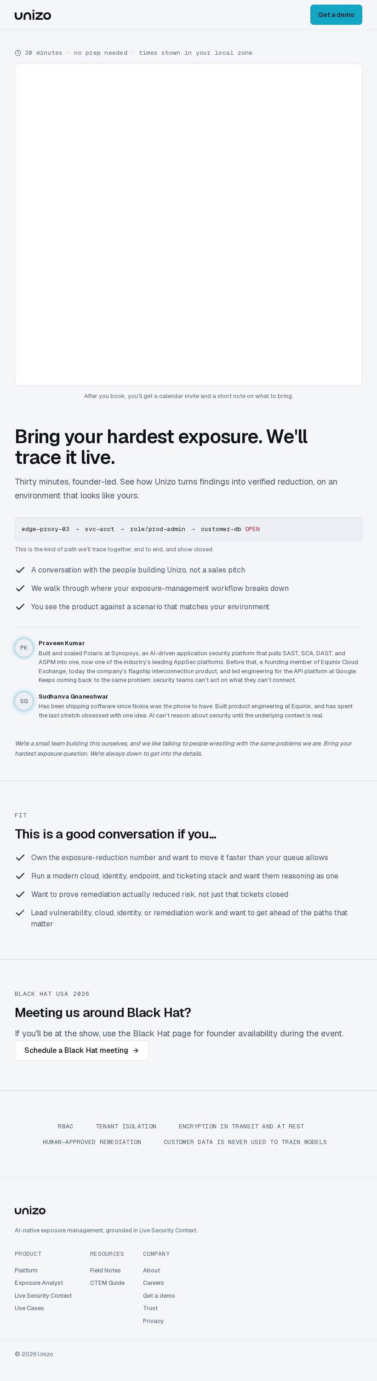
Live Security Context (43, 1296)
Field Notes (105, 1270)
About (151, 1270)
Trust (150, 1308)
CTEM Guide (107, 1283)
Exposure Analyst (39, 1283)
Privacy (153, 1321)
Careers (153, 1283)
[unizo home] (33, 15)
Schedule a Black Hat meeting (76, 1050)
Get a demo (336, 15)
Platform (26, 1270)
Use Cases (29, 1308)
